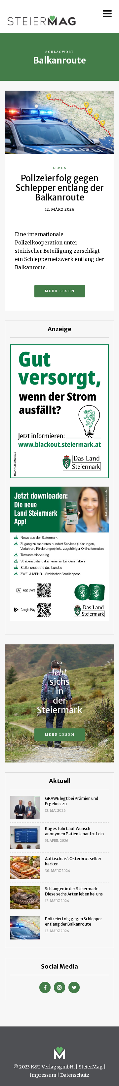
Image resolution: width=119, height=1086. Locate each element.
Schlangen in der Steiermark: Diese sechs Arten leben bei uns (74, 891)
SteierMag (91, 1067)
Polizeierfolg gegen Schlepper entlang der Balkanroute (60, 187)
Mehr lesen (60, 291)
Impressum (43, 1075)
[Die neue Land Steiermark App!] (59, 553)
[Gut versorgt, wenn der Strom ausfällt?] (59, 411)
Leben (60, 168)
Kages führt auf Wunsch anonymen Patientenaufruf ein (74, 831)
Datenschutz (74, 1075)
